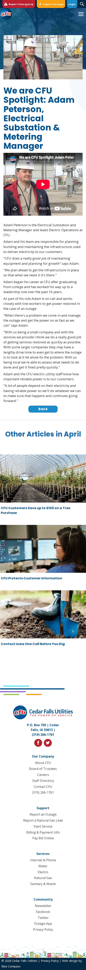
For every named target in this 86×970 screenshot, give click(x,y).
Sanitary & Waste (43, 884)
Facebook (43, 912)
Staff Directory (43, 780)
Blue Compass (10, 966)
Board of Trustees (43, 769)
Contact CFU (43, 786)
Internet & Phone (43, 860)
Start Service (43, 826)
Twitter (43, 918)
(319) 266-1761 (43, 734)
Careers (43, 774)
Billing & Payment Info (43, 832)
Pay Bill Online (43, 838)
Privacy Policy (43, 929)
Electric (43, 872)
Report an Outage (43, 814)
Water (43, 866)
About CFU (43, 763)
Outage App (43, 923)
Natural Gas (43, 878)
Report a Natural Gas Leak (43, 820)
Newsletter (43, 906)
